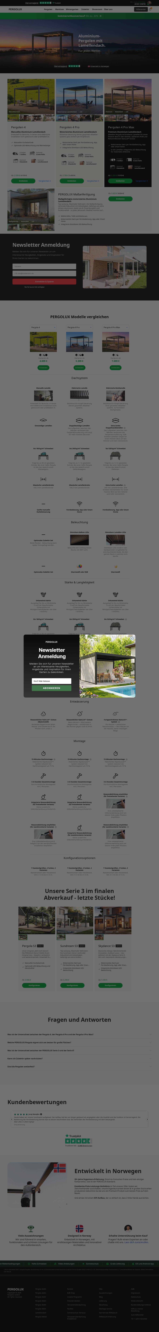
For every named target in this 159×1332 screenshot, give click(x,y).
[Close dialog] (131, 638)
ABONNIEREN (51, 688)
